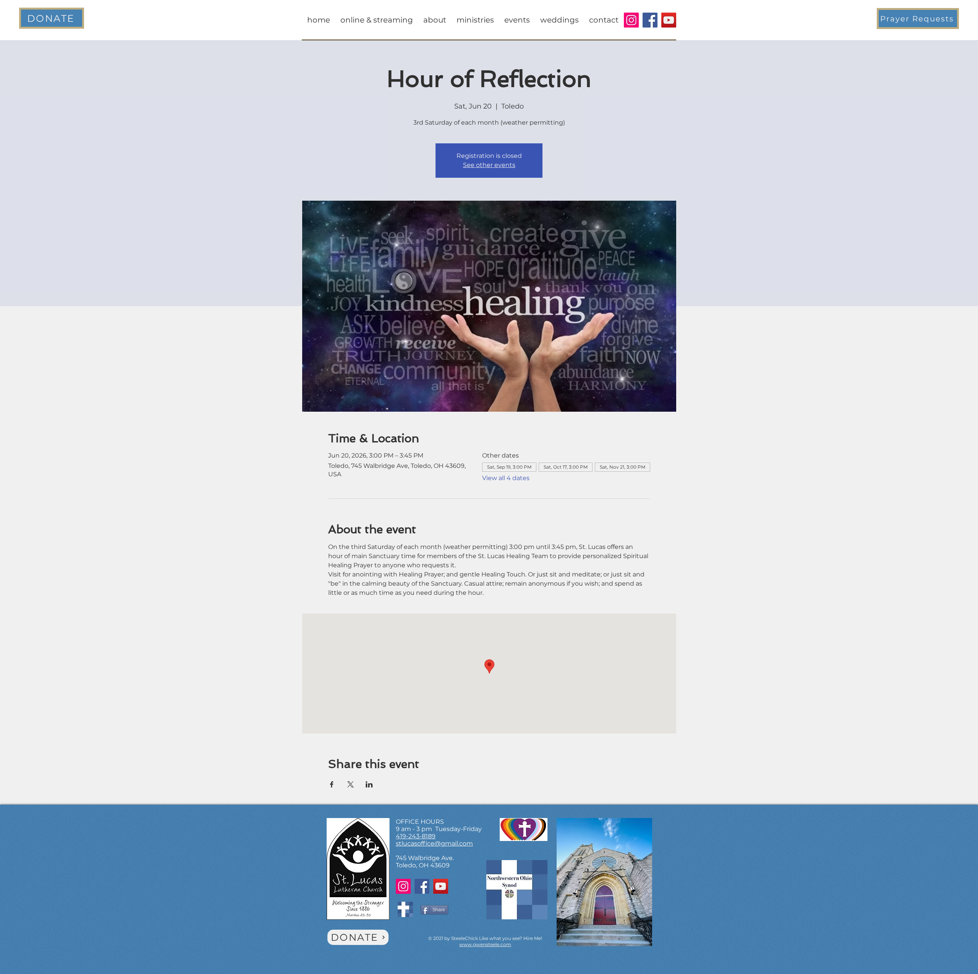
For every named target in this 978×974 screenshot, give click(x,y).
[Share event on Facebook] (331, 784)
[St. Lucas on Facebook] (650, 20)
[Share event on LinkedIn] (369, 784)
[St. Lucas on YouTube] (668, 20)
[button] (918, 18)
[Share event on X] (350, 784)
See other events (489, 165)
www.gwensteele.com (485, 944)
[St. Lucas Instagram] (631, 20)
